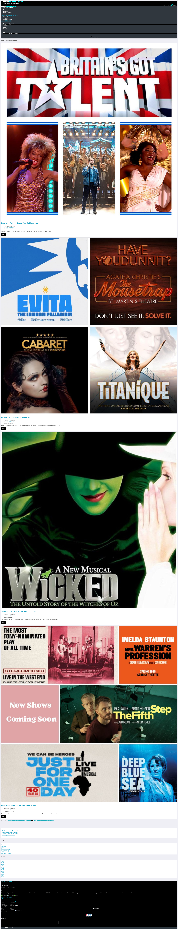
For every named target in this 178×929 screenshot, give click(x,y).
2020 (2, 870)
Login (91, 36)
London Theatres (5, 907)
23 (37, 820)
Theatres (5, 18)
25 (43, 820)
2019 (2, 871)
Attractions (10, 33)
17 (21, 820)
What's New (6, 17)
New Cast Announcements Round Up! (15, 417)
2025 (2, 863)
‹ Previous (16, 820)
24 (40, 820)
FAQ (11, 908)
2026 (2, 861)
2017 (2, 874)
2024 (2, 864)
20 (29, 820)
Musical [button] (4, 24)
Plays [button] (10, 24)
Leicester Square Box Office (8, 887)
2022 (2, 867)
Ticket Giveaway (5, 849)
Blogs (2, 844)
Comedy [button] (7, 24)
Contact (12, 909)
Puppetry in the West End (8, 835)
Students (6, 15)
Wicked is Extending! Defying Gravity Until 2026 (18, 611)
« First (10, 820)
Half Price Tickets (13, 15)
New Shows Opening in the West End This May (18, 805)
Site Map (12, 905)
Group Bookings (7, 19)
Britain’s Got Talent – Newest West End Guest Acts (19, 223)
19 (26, 820)
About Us (5, 33)
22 (35, 820)
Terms (11, 907)
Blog (4, 27)
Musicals (5, 11)
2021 (2, 868)
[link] (89, 915)
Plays (2, 847)
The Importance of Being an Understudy (12, 831)
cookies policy (4, 911)
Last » (52, 820)
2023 (2, 865)
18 (24, 820)
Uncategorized (5, 850)
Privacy (12, 904)
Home (5, 10)
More (5, 32)
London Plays (4, 905)
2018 (2, 872)
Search (2, 909)
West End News (10, 227)
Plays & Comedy (7, 12)
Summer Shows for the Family (10, 833)
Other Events (16, 33)
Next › (47, 820)
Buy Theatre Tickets (8, 23)
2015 (2, 876)
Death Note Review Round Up (10, 832)
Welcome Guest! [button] (169, 5)
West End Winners (6, 853)
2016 (2, 875)
